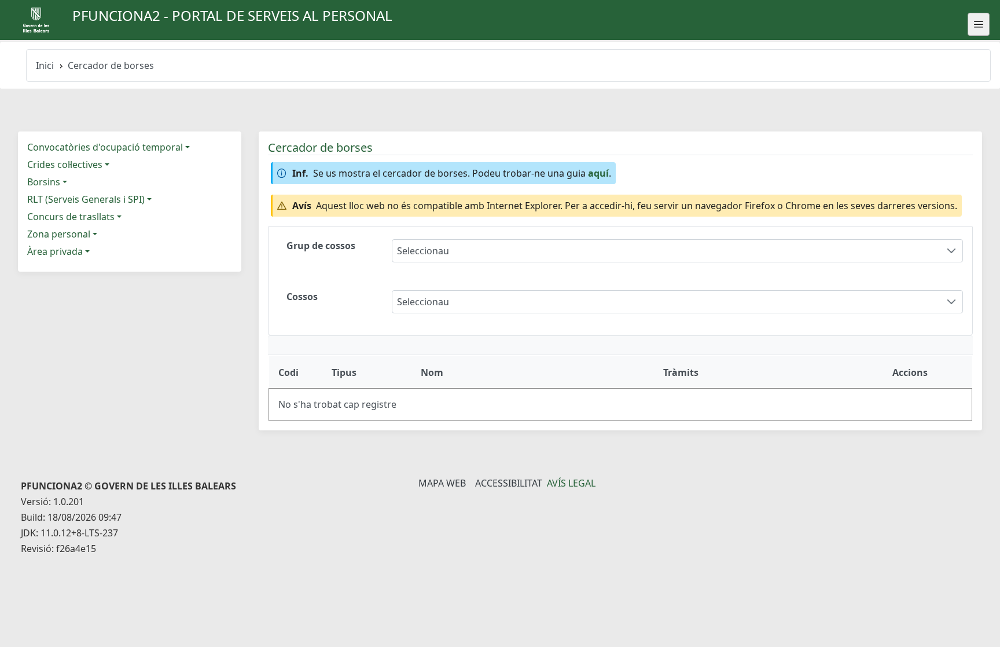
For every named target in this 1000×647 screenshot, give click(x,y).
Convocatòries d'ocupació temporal (105, 147)
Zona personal (58, 234)
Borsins (43, 182)
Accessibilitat (508, 483)
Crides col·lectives (64, 164)
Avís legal (571, 483)
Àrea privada (55, 251)
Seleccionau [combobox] (423, 250)
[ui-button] (979, 24)
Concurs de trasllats (71, 216)
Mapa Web (442, 483)
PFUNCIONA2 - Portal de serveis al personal (232, 15)
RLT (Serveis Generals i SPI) (86, 199)
